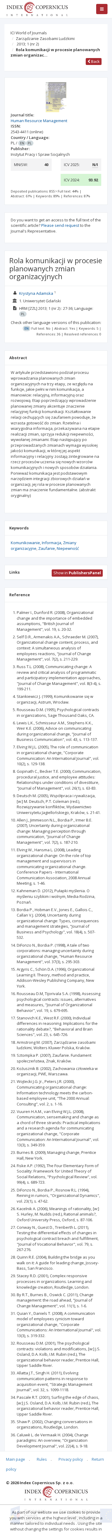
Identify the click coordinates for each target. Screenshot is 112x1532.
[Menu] (102, 9)
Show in (77, 572)
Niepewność (68, 548)
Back (95, 61)
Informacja (51, 542)
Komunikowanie (25, 542)
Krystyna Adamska (36, 293)
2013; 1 (28, 44)
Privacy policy (71, 1459)
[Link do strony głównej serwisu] (37, 8)
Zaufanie (46, 548)
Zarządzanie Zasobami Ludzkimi (45, 38)
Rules (42, 1459)
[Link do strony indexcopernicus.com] (56, 1493)
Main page (15, 1459)
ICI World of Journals (28, 32)
